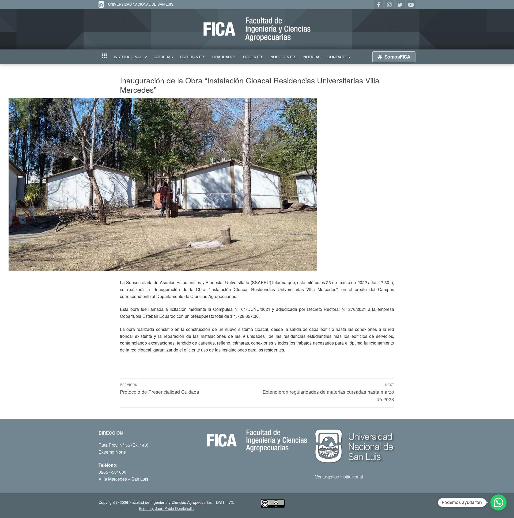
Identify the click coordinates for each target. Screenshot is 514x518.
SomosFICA (396, 56)
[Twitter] (400, 4)
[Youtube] (410, 4)
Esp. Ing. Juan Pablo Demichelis (166, 508)
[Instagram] (389, 4)
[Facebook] (378, 4)
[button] (498, 502)
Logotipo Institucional (343, 477)
